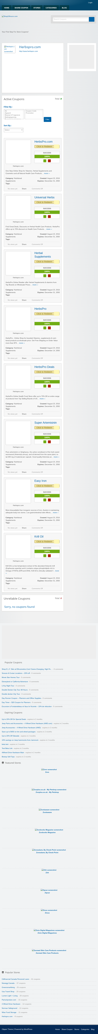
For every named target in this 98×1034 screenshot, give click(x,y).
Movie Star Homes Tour (11, 677)
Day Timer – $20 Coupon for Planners (16, 702)
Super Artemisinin (45, 422)
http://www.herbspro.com (28, 51)
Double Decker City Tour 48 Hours (15, 690)
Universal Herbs (44, 197)
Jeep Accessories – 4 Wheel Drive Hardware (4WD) (21, 728)
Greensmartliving (8, 987)
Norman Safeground (9, 1008)
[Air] (14, 111)
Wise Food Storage (9, 1012)
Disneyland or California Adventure (15, 682)
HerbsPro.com (43, 141)
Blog (64, 8)
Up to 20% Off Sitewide (10, 736)
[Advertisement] (33, 72)
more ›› (47, 173)
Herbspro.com (18, 166)
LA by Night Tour (8, 686)
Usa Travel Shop (8, 991)
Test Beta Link (7, 748)
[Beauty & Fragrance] (14, 115)
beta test (5, 744)
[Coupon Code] (34, 111)
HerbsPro (40, 308)
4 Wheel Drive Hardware (11, 1004)
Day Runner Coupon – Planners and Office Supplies (21, 698)
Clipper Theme (7, 1029)
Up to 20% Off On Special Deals (14, 719)
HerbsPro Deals (44, 366)
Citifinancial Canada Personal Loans (15, 979)
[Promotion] (34, 113)
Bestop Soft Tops (8, 757)
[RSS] (95, 3)
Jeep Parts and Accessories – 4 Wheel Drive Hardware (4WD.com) (27, 723)
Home (6, 8)
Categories (51, 8)
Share (24, 189)
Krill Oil (38, 536)
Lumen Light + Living (10, 996)
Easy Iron (40, 480)
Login (90, 2)
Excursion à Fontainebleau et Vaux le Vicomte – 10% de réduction (27, 706)
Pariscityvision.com (9, 1000)
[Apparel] (14, 113)
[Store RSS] (61, 46)
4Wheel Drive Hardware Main (13, 752)
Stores (36, 8)
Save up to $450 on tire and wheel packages (18, 732)
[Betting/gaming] (14, 117)
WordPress (28, 1029)
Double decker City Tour (11, 694)
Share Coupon (21, 8)
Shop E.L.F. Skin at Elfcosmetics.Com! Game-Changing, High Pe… (27, 669)
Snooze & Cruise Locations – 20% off (16, 673)
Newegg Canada (8, 983)
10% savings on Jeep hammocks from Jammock (20, 740)
